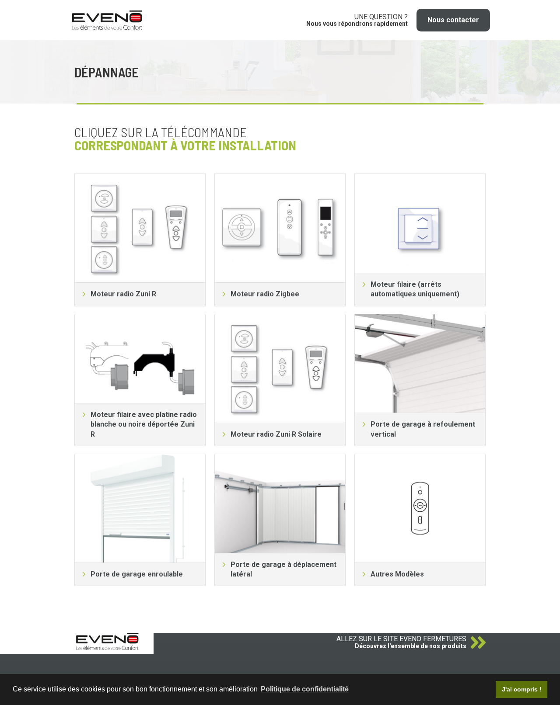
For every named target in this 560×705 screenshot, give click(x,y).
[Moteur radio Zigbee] (280, 228)
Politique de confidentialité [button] (305, 689)
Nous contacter (453, 20)
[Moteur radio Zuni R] (140, 228)
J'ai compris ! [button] (522, 689)
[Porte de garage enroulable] (140, 508)
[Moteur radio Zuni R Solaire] (280, 368)
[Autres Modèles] (420, 508)
